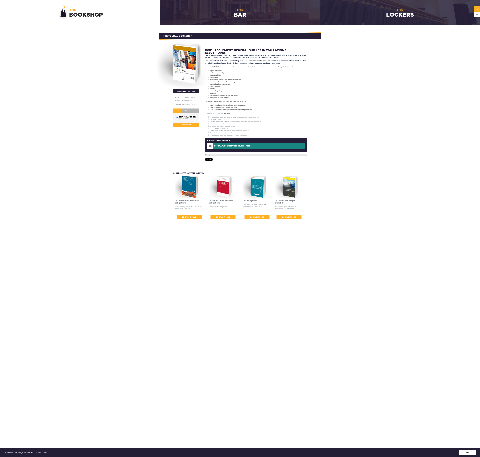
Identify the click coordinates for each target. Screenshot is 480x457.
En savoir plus (189, 217)
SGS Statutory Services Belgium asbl (232, 146)
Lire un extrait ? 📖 (186, 91)
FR (477, 9)
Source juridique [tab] (209, 155)
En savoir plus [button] (41, 452)
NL (186, 111)
